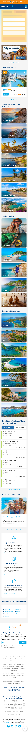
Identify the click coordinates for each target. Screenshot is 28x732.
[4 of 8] (13, 529)
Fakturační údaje (19, 666)
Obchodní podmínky (8, 666)
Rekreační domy (14, 661)
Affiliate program (15, 674)
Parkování (11, 659)
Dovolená (15, 657)
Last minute (22, 657)
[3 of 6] (13, 62)
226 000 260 (14, 690)
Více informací (7, 574)
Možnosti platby (6, 668)
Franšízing (12, 675)
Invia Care (6, 552)
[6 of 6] (18, 62)
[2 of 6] (11, 62)
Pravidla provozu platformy (14, 683)
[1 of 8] (8, 529)
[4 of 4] (17, 99)
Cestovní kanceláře (7, 657)
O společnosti (20, 675)
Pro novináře (6, 674)
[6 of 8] (17, 529)
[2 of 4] (13, 99)
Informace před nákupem (17, 664)
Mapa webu (14, 670)
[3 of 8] (11, 529)
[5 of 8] (15, 529)
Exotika (5, 659)
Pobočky (5, 675)
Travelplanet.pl (6, 722)
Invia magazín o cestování (18, 668)
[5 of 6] (17, 62)
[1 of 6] (9, 62)
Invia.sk (18, 721)
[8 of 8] (20, 529)
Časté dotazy (6, 664)
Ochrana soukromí (8, 681)
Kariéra (23, 674)
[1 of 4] (11, 99)
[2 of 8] (9, 529)
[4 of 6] (15, 62)
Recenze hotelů (19, 659)
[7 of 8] (18, 529)
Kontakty (14, 677)
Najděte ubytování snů (9, 593)
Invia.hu (22, 721)
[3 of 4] (15, 99)
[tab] (8, 427)
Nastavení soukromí (19, 681)
